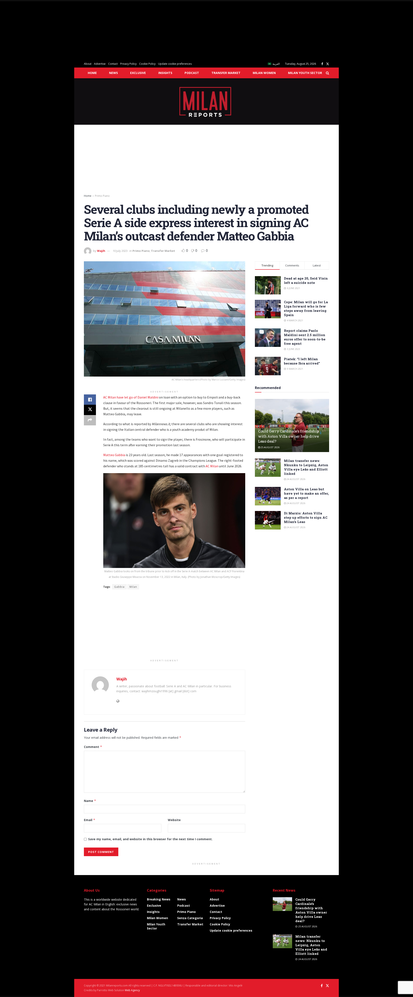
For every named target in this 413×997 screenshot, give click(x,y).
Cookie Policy (147, 64)
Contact (113, 64)
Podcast (192, 73)
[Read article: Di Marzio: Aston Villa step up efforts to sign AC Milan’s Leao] (268, 520)
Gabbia (119, 587)
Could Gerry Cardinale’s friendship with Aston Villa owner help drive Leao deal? (288, 436)
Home (92, 73)
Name (90, 801)
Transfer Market (225, 73)
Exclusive (138, 73)
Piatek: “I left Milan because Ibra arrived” (302, 361)
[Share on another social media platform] (90, 420)
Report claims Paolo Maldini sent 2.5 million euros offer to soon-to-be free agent (304, 337)
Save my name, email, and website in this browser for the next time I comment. (150, 839)
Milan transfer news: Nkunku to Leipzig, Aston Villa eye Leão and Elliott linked (306, 467)
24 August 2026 (295, 479)
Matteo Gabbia (114, 455)
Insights (165, 73)
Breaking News (158, 899)
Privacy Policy (128, 64)
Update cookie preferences (175, 64)
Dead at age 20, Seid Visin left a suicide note (306, 280)
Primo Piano (102, 196)
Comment (93, 747)
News (113, 73)
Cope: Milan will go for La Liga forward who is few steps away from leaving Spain (306, 308)
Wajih (101, 251)
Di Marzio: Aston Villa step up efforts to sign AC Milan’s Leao (305, 517)
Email (89, 820)
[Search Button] (327, 73)
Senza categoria (190, 918)
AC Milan (212, 466)
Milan (133, 587)
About (87, 64)
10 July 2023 (120, 251)
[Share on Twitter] (90, 410)
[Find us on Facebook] (322, 64)
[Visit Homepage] (206, 101)
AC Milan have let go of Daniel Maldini (130, 397)
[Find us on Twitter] (327, 64)
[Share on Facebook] (90, 399)
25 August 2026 (269, 447)
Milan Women (264, 73)
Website (174, 820)
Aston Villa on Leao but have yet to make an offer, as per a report (306, 493)
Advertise (100, 64)
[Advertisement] (129, 30)
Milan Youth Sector (305, 73)
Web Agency (132, 990)
